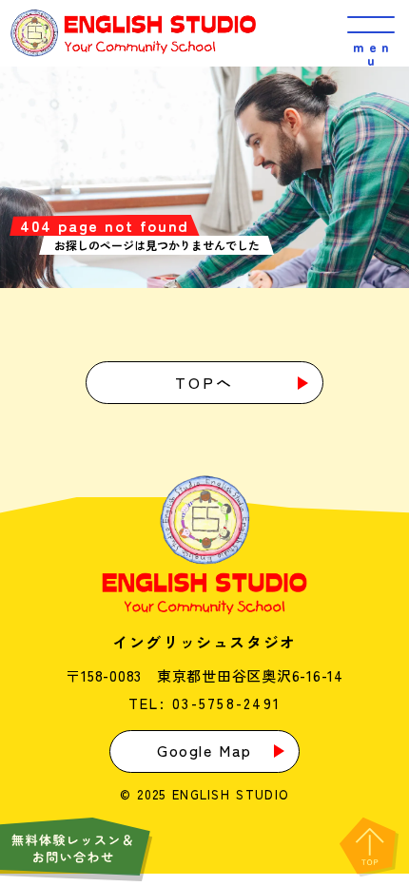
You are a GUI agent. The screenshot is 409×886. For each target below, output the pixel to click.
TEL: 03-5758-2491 (204, 703)
